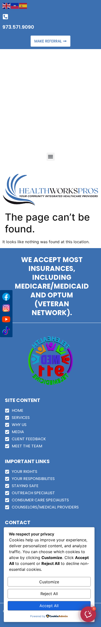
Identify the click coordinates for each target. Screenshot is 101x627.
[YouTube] (6, 319)
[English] (6, 5)
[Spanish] (23, 5)
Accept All (49, 605)
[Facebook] (6, 297)
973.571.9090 (18, 27)
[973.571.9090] (5, 17)
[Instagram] (6, 308)
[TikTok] (6, 330)
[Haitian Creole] (15, 5)
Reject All (49, 593)
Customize (49, 581)
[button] (51, 157)
